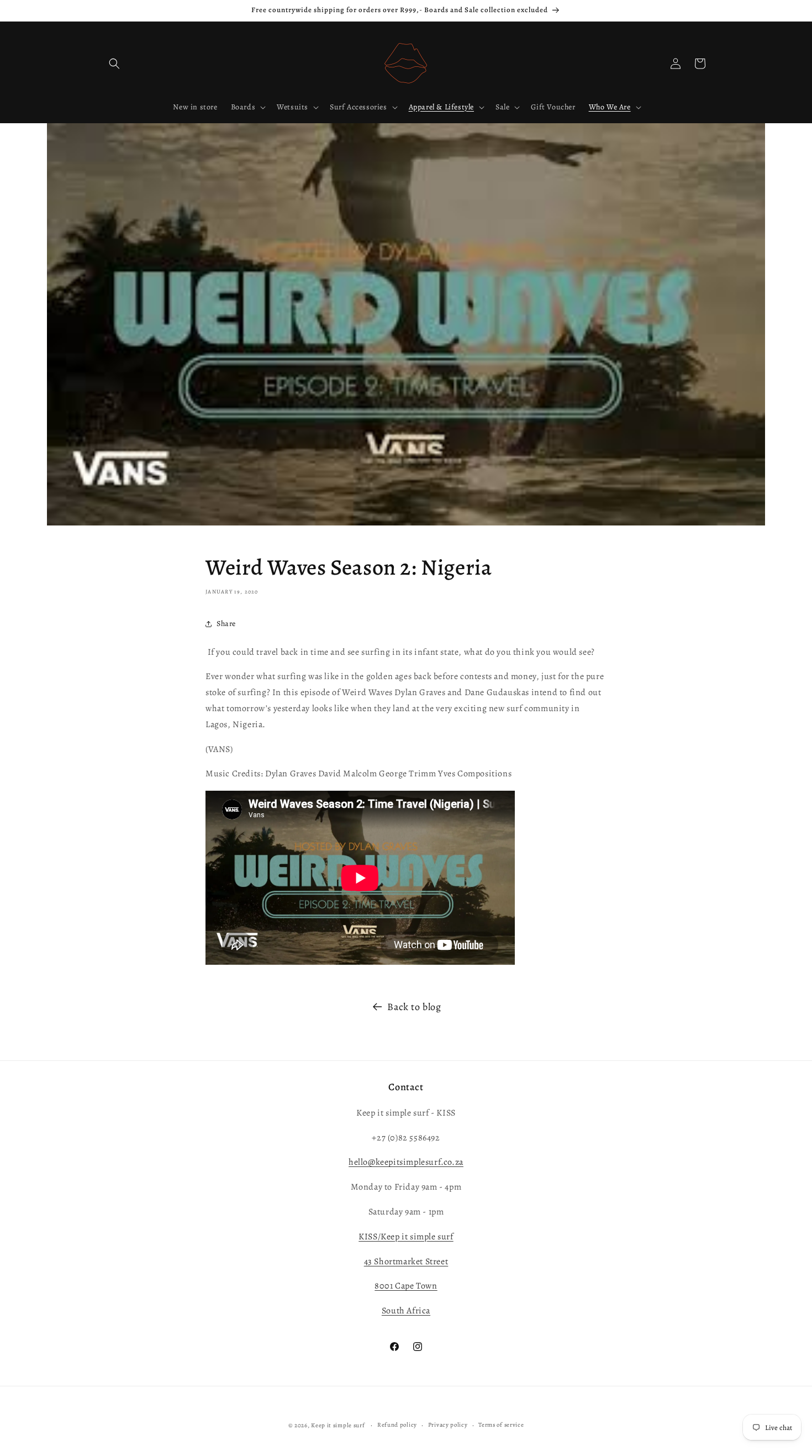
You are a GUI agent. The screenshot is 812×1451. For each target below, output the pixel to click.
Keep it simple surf (338, 1425)
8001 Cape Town (406, 1286)
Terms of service (501, 1425)
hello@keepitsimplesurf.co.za (406, 1162)
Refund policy (397, 1425)
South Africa (406, 1311)
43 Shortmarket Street (406, 1261)
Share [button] (226, 623)
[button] (114, 63)
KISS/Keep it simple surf (405, 1236)
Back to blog (414, 1006)
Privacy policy (448, 1425)
